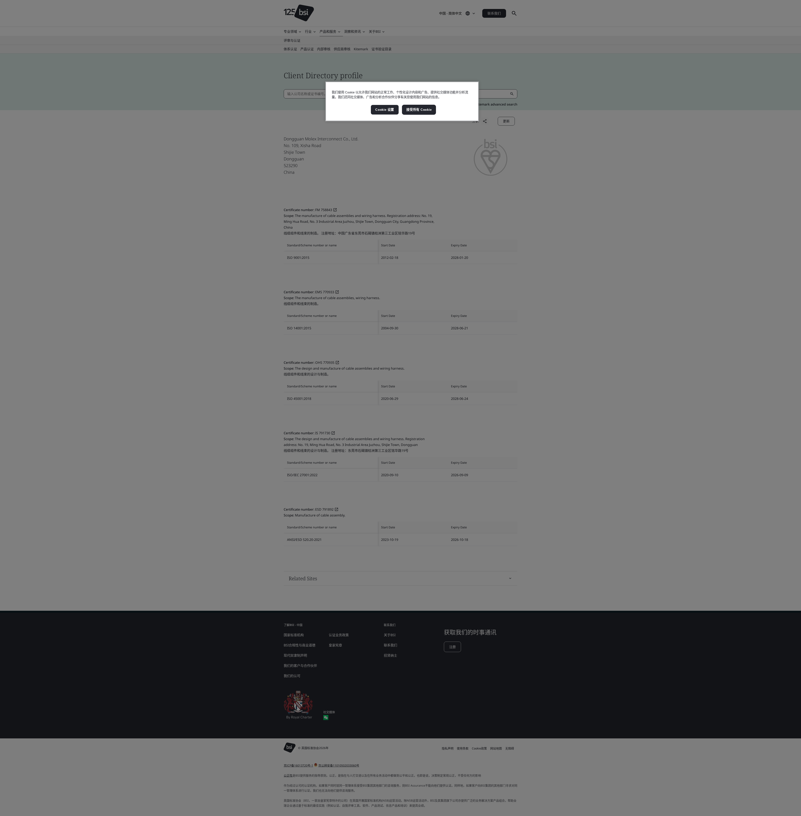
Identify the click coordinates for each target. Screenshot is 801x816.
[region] (402, 101)
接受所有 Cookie (419, 109)
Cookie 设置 (384, 109)
